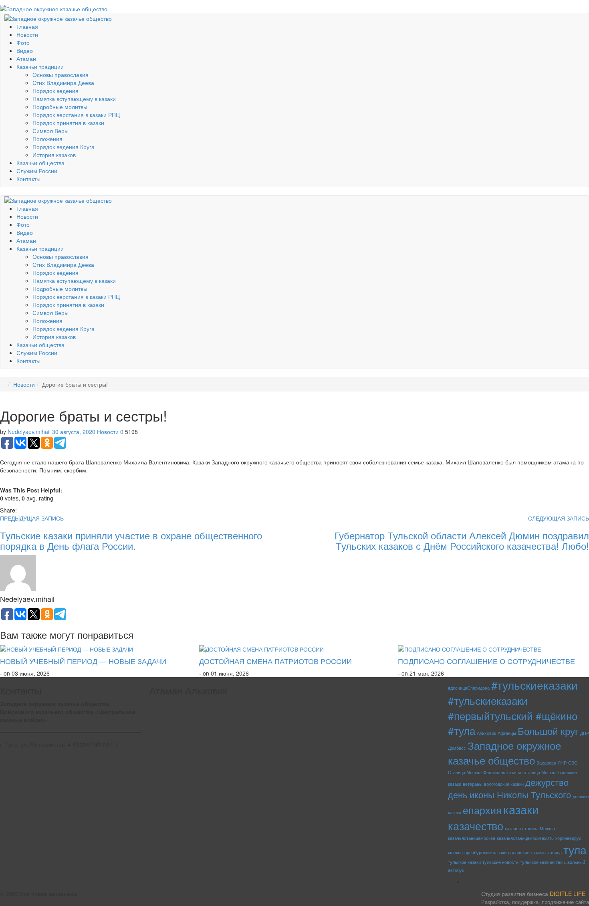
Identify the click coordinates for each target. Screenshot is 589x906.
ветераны (472, 784)
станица (553, 853)
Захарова (546, 763)
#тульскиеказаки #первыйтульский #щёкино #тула (512, 715)
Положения (47, 139)
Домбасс (457, 748)
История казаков (54, 155)
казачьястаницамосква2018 (525, 838)
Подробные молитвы (59, 107)
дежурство (547, 782)
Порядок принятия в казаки (68, 123)
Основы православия (60, 75)
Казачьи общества (40, 163)
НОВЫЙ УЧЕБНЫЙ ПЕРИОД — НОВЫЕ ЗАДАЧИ (83, 661)
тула (575, 849)
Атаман (26, 58)
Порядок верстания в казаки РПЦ (76, 115)
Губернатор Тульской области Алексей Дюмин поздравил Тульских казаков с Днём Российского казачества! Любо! (462, 540)
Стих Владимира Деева (63, 83)
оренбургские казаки (485, 853)
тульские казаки (464, 862)
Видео (24, 50)
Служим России (36, 171)
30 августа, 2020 (73, 432)
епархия (482, 810)
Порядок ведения (55, 91)
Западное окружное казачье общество (504, 752)
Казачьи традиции (40, 67)
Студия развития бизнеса (535, 898)
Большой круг (548, 731)
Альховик (486, 733)
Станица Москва (465, 772)
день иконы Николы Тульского (509, 794)
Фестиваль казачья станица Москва (520, 772)
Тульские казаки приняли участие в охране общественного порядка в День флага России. (131, 540)
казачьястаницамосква (471, 838)
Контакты (28, 179)
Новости (27, 34)
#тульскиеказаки (534, 685)
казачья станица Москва (530, 828)
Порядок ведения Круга (63, 147)
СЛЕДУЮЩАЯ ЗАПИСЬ (558, 518)
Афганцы (507, 733)
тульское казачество (541, 862)
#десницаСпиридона (469, 688)
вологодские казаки (504, 784)
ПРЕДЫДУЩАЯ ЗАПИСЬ (32, 518)
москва (455, 853)
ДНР (584, 733)
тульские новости (500, 862)
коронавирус (568, 838)
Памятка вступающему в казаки (74, 99)
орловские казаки (526, 853)
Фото (23, 42)
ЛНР (562, 763)
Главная (27, 26)
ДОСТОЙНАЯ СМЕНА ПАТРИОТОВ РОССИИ (275, 661)
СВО (573, 763)
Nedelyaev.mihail (29, 432)
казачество (475, 825)
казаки (521, 809)
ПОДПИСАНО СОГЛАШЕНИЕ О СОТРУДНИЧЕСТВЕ (486, 661)
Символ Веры (50, 131)
